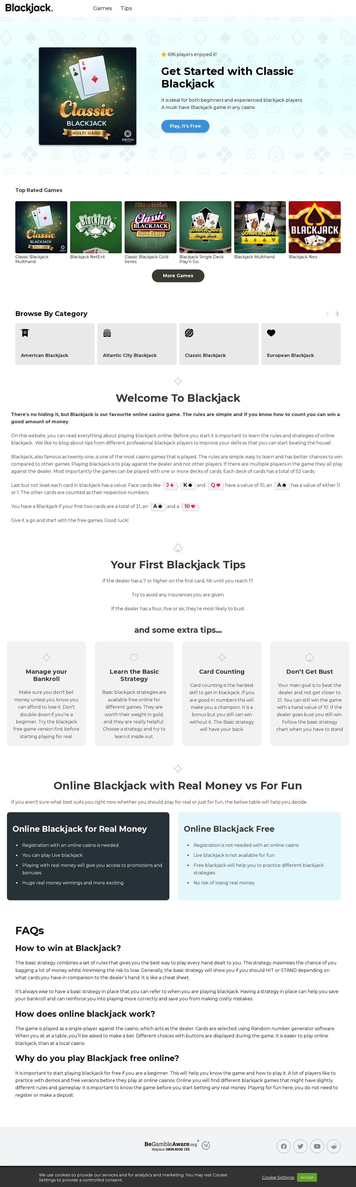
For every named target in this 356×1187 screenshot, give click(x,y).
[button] (337, 313)
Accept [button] (307, 1177)
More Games (178, 275)
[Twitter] (300, 1146)
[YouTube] (317, 1146)
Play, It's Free (185, 126)
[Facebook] (284, 1146)
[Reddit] (334, 1146)
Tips (126, 8)
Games (102, 8)
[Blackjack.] (29, 8)
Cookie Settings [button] (278, 1177)
